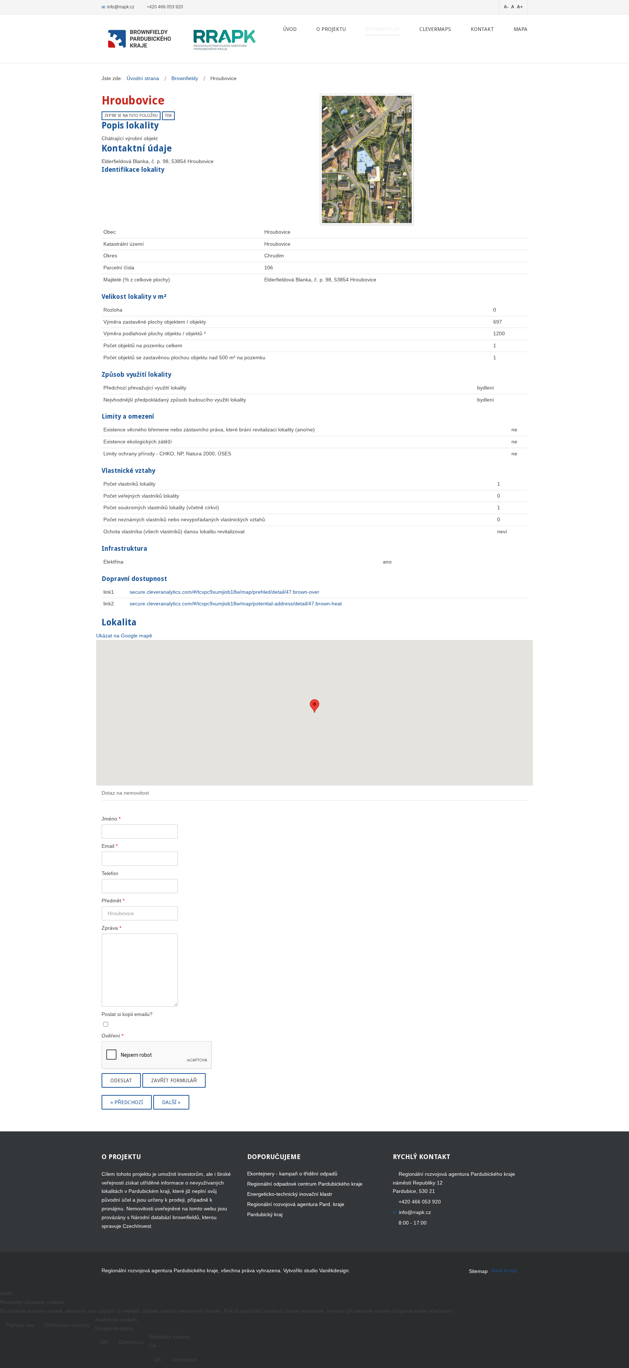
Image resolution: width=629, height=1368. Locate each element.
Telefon (110, 873)
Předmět (113, 901)
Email (110, 846)
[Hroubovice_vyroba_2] (367, 159)
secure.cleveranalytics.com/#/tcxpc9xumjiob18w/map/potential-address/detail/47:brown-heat (236, 603)
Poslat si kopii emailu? (127, 1014)
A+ (520, 6)
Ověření (112, 1036)
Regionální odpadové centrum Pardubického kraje (305, 1184)
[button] (314, 706)
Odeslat (121, 1080)
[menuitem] (290, 29)
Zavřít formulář (174, 1080)
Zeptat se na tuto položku (131, 115)
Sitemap (478, 1271)
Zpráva (111, 928)
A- (506, 6)
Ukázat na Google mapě (124, 635)
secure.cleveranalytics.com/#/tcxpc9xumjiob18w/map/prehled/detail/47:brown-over (224, 592)
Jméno (111, 819)
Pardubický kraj (264, 1214)
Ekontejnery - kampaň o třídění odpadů (292, 1174)
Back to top (504, 1270)
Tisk (168, 115)
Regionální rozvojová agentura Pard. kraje (295, 1204)
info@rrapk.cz (120, 6)
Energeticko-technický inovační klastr (289, 1194)
